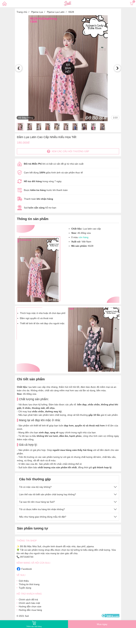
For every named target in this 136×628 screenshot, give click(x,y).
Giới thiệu (24, 580)
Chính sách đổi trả (28, 599)
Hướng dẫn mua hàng (30, 610)
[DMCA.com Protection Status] (110, 616)
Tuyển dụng (25, 587)
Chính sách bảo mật (29, 603)
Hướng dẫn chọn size (30, 606)
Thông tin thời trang (29, 584)
